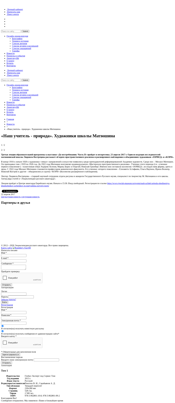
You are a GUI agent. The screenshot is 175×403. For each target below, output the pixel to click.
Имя (4, 253)
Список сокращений (21, 48)
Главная (10, 119)
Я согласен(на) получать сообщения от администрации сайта (30, 334)
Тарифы (16, 51)
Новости (11, 53)
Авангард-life (13, 58)
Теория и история (20, 41)
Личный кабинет (15, 9)
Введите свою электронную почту (17, 360)
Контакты (11, 66)
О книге (10, 61)
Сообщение (7, 263)
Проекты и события (16, 56)
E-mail (4, 258)
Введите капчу (9, 336)
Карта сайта (6, 248)
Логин (4, 291)
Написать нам (13, 12)
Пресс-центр (13, 14)
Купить (10, 63)
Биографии (17, 38)
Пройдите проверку (10, 271)
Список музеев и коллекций (25, 46)
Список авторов (19, 43)
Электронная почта (11, 320)
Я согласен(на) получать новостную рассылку (22, 328)
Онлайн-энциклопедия (17, 36)
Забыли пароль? (8, 299)
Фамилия (6, 315)
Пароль (4, 297)
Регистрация (7, 305)
